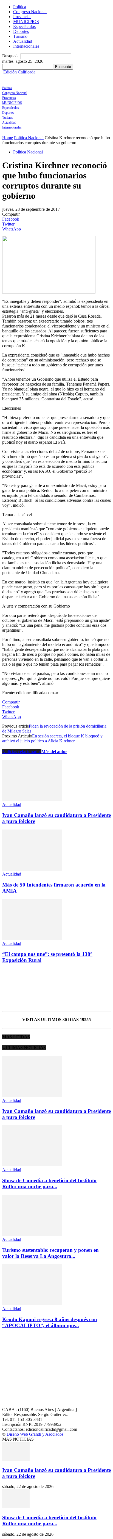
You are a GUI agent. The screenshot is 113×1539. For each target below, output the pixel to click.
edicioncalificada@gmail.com (51, 1429)
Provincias (22, 16)
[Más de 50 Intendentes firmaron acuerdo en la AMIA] (32, 869)
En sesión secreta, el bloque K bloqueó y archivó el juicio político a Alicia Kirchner (52, 738)
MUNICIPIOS (26, 21)
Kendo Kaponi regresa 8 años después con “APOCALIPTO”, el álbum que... (49, 1322)
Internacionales (26, 46)
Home (7, 137)
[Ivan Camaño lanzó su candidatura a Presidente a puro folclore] (32, 799)
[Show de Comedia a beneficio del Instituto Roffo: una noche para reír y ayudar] (32, 1164)
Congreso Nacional (30, 11)
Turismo (20, 36)
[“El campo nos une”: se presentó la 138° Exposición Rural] (32, 938)
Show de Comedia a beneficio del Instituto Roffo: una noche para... (49, 1183)
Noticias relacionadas (21, 751)
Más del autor (54, 751)
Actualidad (22, 41)
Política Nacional (29, 137)
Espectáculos (24, 26)
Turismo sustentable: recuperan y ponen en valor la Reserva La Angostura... (50, 1253)
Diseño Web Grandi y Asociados (35, 1434)
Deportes (21, 31)
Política (19, 6)
